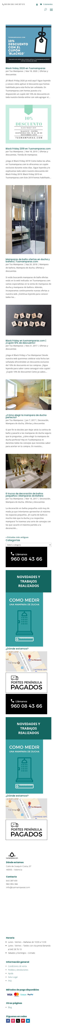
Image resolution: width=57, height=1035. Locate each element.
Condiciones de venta (17, 966)
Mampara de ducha (25, 267)
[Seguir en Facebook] (8, 1021)
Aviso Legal (12, 977)
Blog (10, 1007)
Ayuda (10, 973)
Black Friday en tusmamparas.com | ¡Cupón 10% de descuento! (26, 341)
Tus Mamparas (16, 71)
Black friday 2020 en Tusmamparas (25, 68)
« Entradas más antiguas (17, 537)
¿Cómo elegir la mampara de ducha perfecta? (26, 416)
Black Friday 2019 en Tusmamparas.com (28, 148)
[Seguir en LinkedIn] (28, 1021)
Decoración (43, 420)
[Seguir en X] (18, 1021)
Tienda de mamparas (27, 154)
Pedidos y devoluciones (18, 969)
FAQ (10, 980)
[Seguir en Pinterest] (23, 1021)
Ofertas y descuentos (35, 423)
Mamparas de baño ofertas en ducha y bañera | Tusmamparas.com (28, 260)
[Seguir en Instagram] (13, 1021)
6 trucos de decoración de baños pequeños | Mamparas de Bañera (24, 494)
